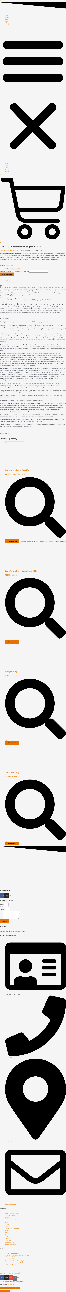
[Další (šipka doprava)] (7, 1291)
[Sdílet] (12, 1288)
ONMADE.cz (10, 1284)
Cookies (7, 1217)
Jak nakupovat (9, 1221)
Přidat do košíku (7, 274)
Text (1, 918)
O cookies (2, 1273)
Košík (6, 1230)
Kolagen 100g (11, 672)
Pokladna (7, 1232)
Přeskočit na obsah (5, 1)
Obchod (7, 17)
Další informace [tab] (9, 282)
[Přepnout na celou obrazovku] (7, 1288)
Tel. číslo (2, 909)
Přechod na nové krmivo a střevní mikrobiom (17, 1255)
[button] (33, 93)
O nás (6, 19)
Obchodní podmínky (10, 1219)
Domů (1, 250)
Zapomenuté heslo (10, 1242)
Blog (6, 21)
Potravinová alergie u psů (12, 1253)
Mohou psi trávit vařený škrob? (13, 1259)
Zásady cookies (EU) (11, 1244)
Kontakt (7, 25)
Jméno (2, 904)
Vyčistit (20, 269)
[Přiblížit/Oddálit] (2, 1288)
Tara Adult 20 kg (12, 772)
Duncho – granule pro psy (12, 1228)
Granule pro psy (14, 250)
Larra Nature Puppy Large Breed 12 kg (21, 571)
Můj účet (7, 23)
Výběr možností (12, 541)
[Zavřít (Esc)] (17, 1288)
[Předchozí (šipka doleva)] (2, 1291)
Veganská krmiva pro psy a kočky (14, 1262)
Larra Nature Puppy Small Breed (18, 470)
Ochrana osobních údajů (12, 1213)
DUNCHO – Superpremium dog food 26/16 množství (14, 271)
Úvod (6, 15)
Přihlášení (7, 1238)
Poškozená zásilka (10, 1215)
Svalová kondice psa (11, 1264)
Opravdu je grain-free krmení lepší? (14, 1261)
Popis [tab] (6, 280)
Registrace (8, 1240)
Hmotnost (3, 269)
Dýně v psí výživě (10, 1257)
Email (1, 907)
